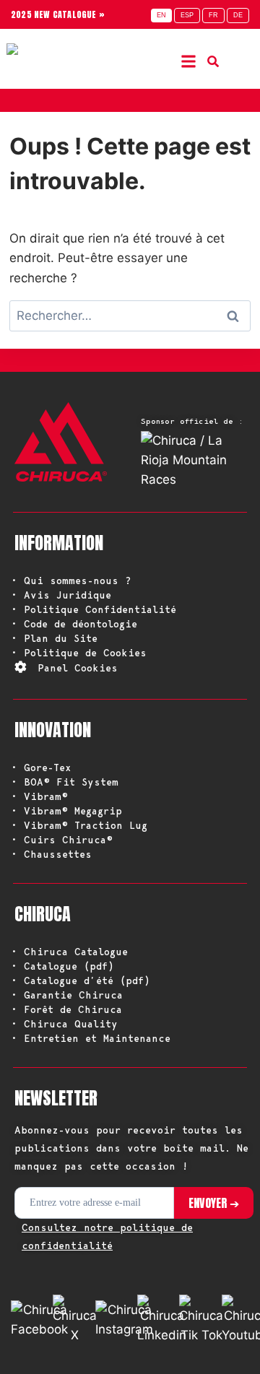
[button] (188, 61)
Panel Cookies (78, 668)
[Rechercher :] (130, 315)
